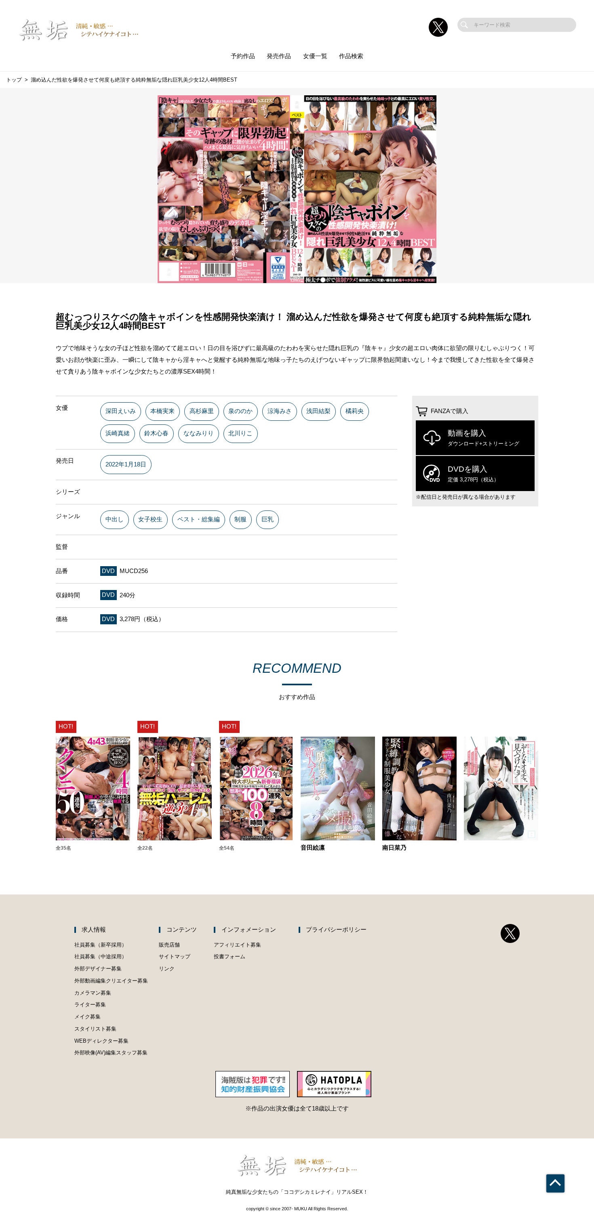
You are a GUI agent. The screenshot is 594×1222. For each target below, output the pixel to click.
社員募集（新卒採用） (100, 945)
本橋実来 (162, 411)
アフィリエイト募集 (237, 945)
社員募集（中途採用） (100, 956)
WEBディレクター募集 (101, 1041)
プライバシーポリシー (336, 929)
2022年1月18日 (125, 464)
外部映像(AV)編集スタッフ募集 (110, 1053)
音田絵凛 (313, 848)
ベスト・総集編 (198, 519)
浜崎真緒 (117, 433)
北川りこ (240, 433)
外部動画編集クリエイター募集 (111, 981)
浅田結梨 (318, 411)
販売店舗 (169, 945)
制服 (240, 519)
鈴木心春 (156, 433)
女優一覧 (315, 56)
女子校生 (150, 519)
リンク (167, 969)
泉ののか (240, 411)
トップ (14, 80)
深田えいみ (120, 411)
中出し (114, 519)
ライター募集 (90, 1005)
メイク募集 (87, 1017)
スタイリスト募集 (95, 1029)
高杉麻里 (202, 411)
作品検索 (351, 56)
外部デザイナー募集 (98, 969)
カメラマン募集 (92, 993)
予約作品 (243, 56)
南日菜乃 (394, 848)
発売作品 (279, 56)
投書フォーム (229, 956)
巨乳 (267, 519)
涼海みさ (280, 411)
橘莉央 (354, 411)
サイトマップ (174, 956)
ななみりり (198, 433)
